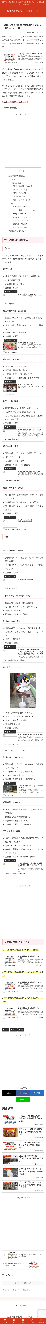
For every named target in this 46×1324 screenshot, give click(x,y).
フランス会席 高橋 (20, 227)
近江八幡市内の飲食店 (16, 176)
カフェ (6, 1030)
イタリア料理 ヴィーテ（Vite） (25, 210)
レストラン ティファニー (22, 217)
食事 (22, 1030)
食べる (15, 1030)
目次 (20, 171)
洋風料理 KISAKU (20, 224)
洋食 (12, 203)
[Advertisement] (23, 140)
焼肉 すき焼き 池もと (22, 200)
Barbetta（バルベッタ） (21, 220)
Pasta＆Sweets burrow (21, 207)
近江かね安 (17, 183)
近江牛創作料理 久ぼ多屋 (22, 186)
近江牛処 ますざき (20, 190)
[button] (41, 695)
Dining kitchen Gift (19, 214)
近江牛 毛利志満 (19, 193)
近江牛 (12, 179)
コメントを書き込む (23, 1283)
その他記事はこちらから (17, 231)
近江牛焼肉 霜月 (19, 196)
